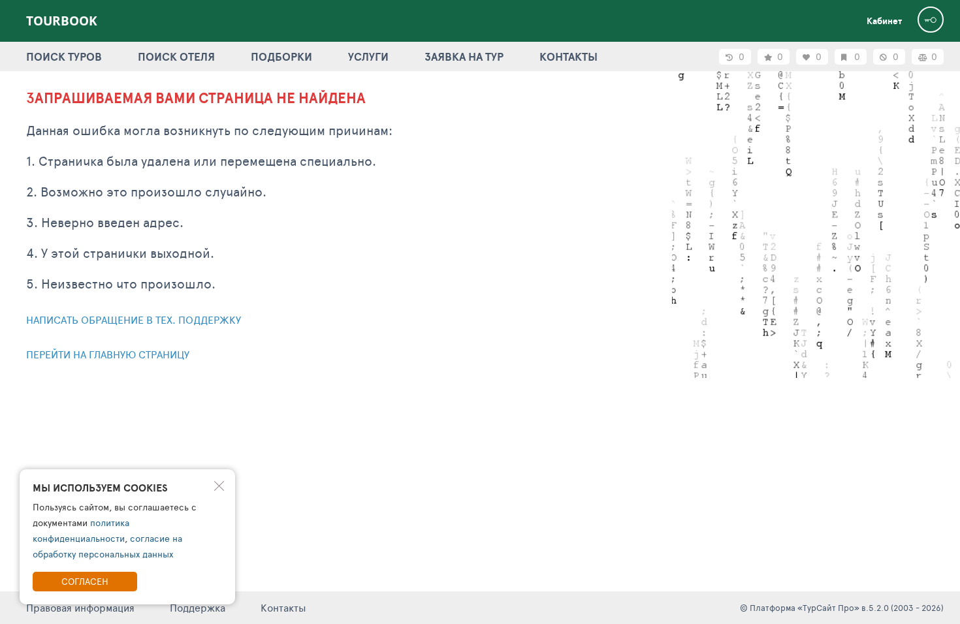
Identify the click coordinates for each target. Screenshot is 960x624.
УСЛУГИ (368, 56)
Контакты (283, 607)
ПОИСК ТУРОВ (64, 56)
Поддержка (197, 607)
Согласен (84, 581)
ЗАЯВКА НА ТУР (464, 56)
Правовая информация (80, 607)
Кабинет (884, 20)
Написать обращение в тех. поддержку (133, 319)
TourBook (61, 20)
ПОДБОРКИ (281, 56)
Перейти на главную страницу (107, 354)
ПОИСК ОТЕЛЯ (176, 56)
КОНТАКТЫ (568, 56)
